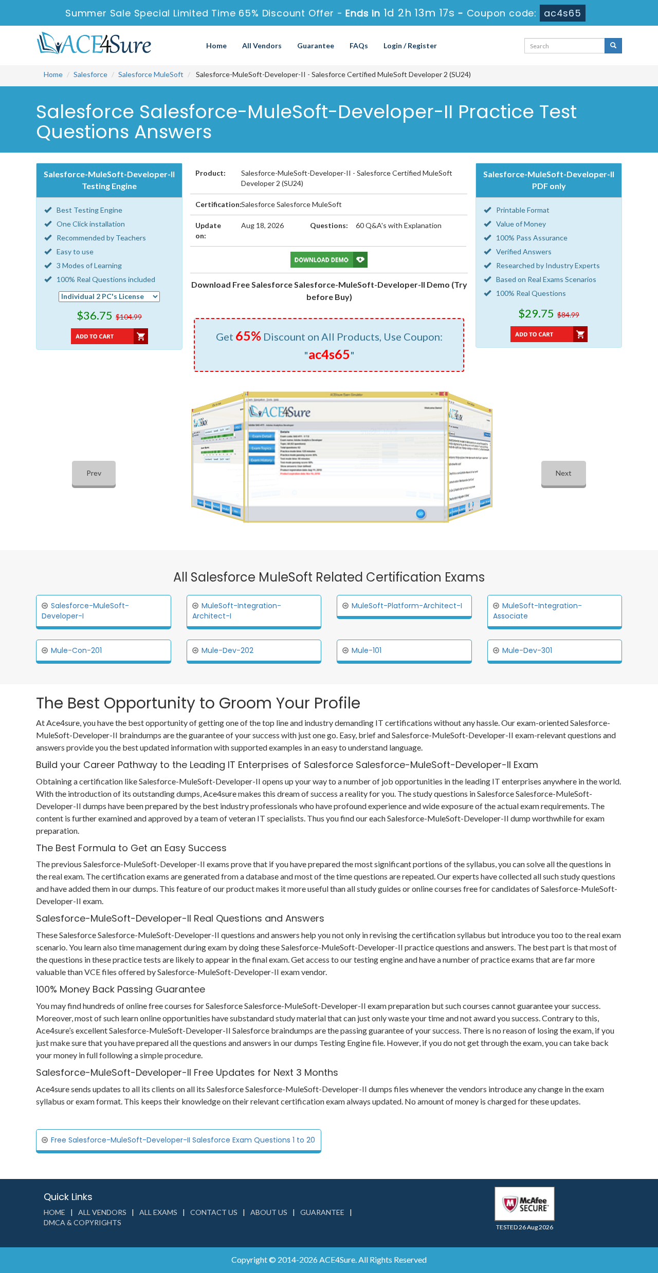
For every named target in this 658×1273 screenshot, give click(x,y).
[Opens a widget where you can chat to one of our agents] (619, 1255)
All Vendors (262, 45)
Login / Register (410, 45)
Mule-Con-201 (76, 650)
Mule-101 (366, 650)
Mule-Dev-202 (227, 650)
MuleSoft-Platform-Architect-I (407, 606)
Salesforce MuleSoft (151, 74)
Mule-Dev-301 (527, 650)
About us (268, 1212)
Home (216, 45)
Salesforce (90, 74)
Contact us (213, 1212)
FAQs (359, 45)
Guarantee (315, 45)
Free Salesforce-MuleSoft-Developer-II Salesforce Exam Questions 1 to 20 (183, 1140)
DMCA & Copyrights (82, 1222)
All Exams (158, 1212)
